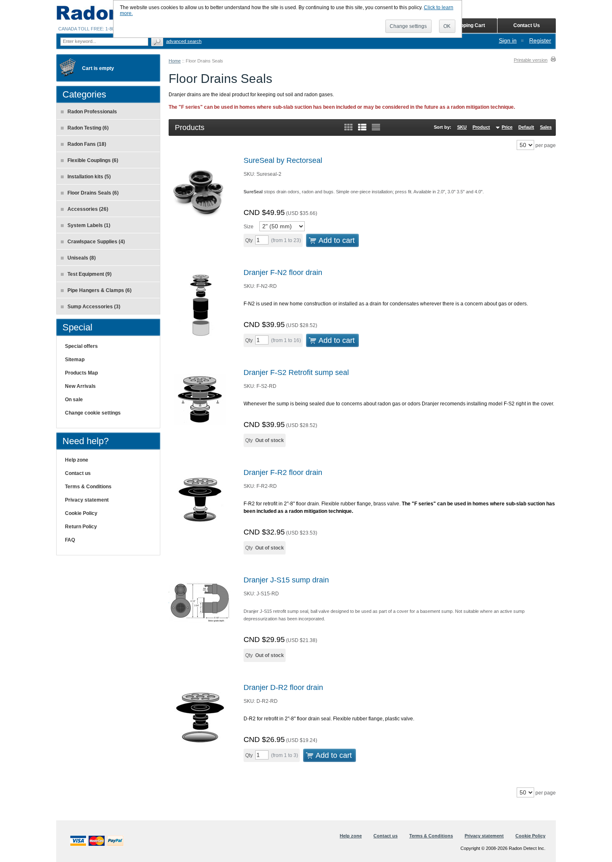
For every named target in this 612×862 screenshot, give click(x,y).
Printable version (530, 59)
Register (540, 40)
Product (481, 127)
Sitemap (75, 359)
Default (526, 127)
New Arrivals (80, 386)
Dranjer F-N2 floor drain (283, 272)
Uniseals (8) (81, 258)
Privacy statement (87, 500)
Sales (546, 127)
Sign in (508, 40)
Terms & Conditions (88, 487)
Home (175, 60)
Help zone (76, 460)
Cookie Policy (81, 513)
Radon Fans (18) (86, 144)
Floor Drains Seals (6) (93, 193)
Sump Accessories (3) (93, 307)
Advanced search (184, 41)
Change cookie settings (93, 413)
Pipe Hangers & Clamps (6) (99, 290)
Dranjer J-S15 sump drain (286, 580)
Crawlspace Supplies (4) (96, 242)
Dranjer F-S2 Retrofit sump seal (296, 372)
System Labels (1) (88, 225)
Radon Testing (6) (88, 128)
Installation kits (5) (89, 177)
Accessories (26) (87, 209)
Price (507, 127)
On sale (74, 399)
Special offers (81, 346)
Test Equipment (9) (89, 274)
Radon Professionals (92, 112)
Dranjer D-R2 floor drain (283, 687)
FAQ (70, 540)
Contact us (78, 473)
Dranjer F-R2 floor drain (283, 472)
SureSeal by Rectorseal (283, 160)
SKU (462, 127)
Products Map (81, 373)
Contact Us (526, 25)
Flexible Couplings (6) (92, 160)
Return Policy (81, 527)
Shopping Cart (468, 25)
